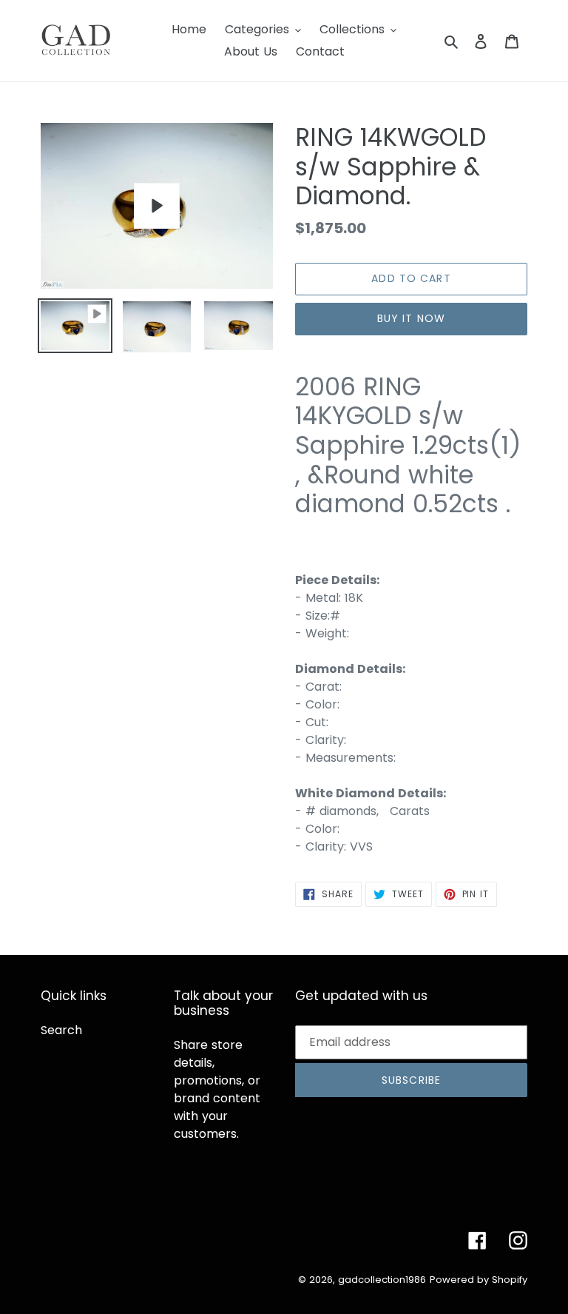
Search (61, 1030)
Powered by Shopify (478, 1280)
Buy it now (411, 318)
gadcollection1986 (382, 1280)
